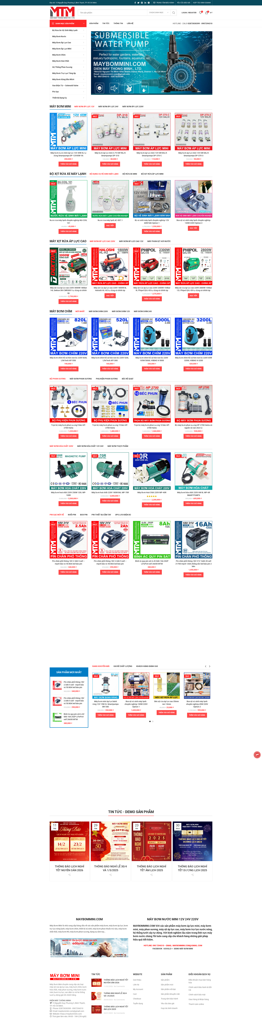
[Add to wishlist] (85, 123)
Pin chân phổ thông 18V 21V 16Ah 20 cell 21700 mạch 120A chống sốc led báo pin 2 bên (193, 563)
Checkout (137, 999)
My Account (138, 989)
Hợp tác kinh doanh (169, 1008)
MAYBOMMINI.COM (144, 925)
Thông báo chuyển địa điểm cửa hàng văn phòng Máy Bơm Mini (202, 858)
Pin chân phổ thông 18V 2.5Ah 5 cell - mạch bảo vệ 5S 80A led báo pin (74, 684)
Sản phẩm (165, 980)
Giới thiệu (137, 980)
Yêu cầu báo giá (167, 1003)
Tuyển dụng (138, 1003)
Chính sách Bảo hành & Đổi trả (200, 988)
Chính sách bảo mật (197, 994)
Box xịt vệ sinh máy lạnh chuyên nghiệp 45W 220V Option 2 (197, 704)
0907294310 (206, 23)
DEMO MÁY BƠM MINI (183, 949)
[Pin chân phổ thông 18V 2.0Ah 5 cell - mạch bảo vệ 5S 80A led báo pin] (57, 703)
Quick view (85, 117)
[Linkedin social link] (145, 3)
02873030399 (194, 23)
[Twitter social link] (138, 3)
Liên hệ (136, 985)
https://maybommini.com (71, 1014)
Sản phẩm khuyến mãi (170, 994)
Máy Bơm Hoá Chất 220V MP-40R (151, 492)
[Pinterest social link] (142, 3)
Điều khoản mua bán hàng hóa (200, 981)
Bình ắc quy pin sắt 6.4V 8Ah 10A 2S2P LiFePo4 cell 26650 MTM (74, 716)
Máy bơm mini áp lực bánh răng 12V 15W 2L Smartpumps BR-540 (106, 704)
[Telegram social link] (149, 3)
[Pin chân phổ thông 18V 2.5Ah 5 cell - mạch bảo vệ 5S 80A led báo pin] (57, 687)
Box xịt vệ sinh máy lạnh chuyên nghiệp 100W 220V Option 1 (136, 704)
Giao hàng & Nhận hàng (199, 999)
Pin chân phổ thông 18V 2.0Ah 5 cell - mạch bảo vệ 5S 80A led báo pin (74, 701)
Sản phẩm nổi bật (168, 989)
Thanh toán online (196, 1004)
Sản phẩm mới (167, 985)
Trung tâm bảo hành (169, 999)
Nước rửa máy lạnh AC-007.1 (110, 220)
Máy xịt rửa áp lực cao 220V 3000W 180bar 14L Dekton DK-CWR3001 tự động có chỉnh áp (68, 290)
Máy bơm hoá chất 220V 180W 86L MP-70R (110, 492)
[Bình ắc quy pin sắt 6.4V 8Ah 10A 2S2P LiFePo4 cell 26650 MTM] (57, 719)
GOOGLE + (168, 949)
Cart (135, 994)
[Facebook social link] (135, 3)
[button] (68, 164)
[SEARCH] (174, 13)
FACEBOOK (157, 949)
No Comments (119, 986)
